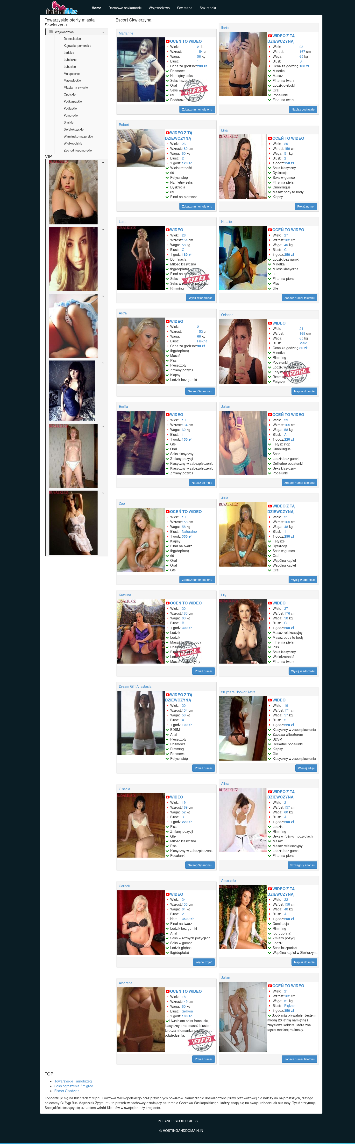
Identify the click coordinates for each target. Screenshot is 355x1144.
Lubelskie (70, 59)
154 (200, 51)
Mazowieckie (72, 80)
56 (199, 56)
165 (287, 424)
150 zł (289, 162)
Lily (223, 594)
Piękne (202, 341)
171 (287, 710)
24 (184, 899)
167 (302, 51)
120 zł (187, 162)
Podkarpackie (73, 101)
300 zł (187, 627)
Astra (123, 313)
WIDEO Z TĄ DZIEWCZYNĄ (281, 38)
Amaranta (228, 880)
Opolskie (70, 94)
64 (184, 909)
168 (302, 333)
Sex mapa (184, 7)
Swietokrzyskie (74, 129)
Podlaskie (70, 108)
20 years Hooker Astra (238, 691)
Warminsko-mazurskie (78, 136)
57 (286, 715)
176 (287, 613)
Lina (224, 130)
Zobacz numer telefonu (197, 109)
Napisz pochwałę (303, 109)
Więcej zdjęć (306, 768)
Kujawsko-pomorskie (77, 45)
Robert (124, 124)
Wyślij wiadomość (200, 298)
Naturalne (189, 531)
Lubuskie (70, 66)
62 (184, 429)
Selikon (187, 1011)
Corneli (124, 885)
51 (286, 153)
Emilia (123, 406)
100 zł (304, 65)
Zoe (122, 503)
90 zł (201, 345)
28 (301, 46)
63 (184, 618)
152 (200, 331)
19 (184, 419)
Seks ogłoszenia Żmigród (73, 1085)
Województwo (159, 7)
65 (301, 56)
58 (184, 244)
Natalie (226, 221)
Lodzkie (69, 52)
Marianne (126, 33)
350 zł (187, 536)
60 (184, 153)
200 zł (202, 65)
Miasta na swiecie (76, 87)
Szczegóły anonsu (200, 391)
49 (286, 244)
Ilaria (225, 27)
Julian (225, 406)
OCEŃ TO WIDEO (186, 41)
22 (286, 899)
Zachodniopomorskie (78, 150)
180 (185, 148)
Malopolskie (72, 73)
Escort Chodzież (66, 1090)
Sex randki (208, 7)
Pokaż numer (306, 206)
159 (287, 148)
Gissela (124, 788)
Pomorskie (71, 115)
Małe (303, 342)
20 (184, 608)
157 (287, 807)
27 (286, 235)
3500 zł (188, 918)
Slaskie (68, 122)
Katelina (125, 594)
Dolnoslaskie (72, 38)
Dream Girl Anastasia (135, 686)
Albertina (125, 982)
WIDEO (176, 229)
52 (184, 812)
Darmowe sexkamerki (125, 7)
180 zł (187, 254)
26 (184, 143)
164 (185, 424)
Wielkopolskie (73, 143)
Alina (225, 783)
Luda (123, 221)
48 (286, 526)
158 (185, 521)
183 (185, 613)
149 (185, 1001)
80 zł (303, 347)
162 (287, 239)
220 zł (289, 439)
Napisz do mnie (304, 391)
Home (96, 7)
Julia (224, 497)
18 (184, 996)
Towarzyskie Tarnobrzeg (73, 1081)
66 (199, 336)
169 (287, 521)
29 (286, 143)
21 (199, 46)
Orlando (227, 314)
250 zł (289, 254)
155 (185, 904)
